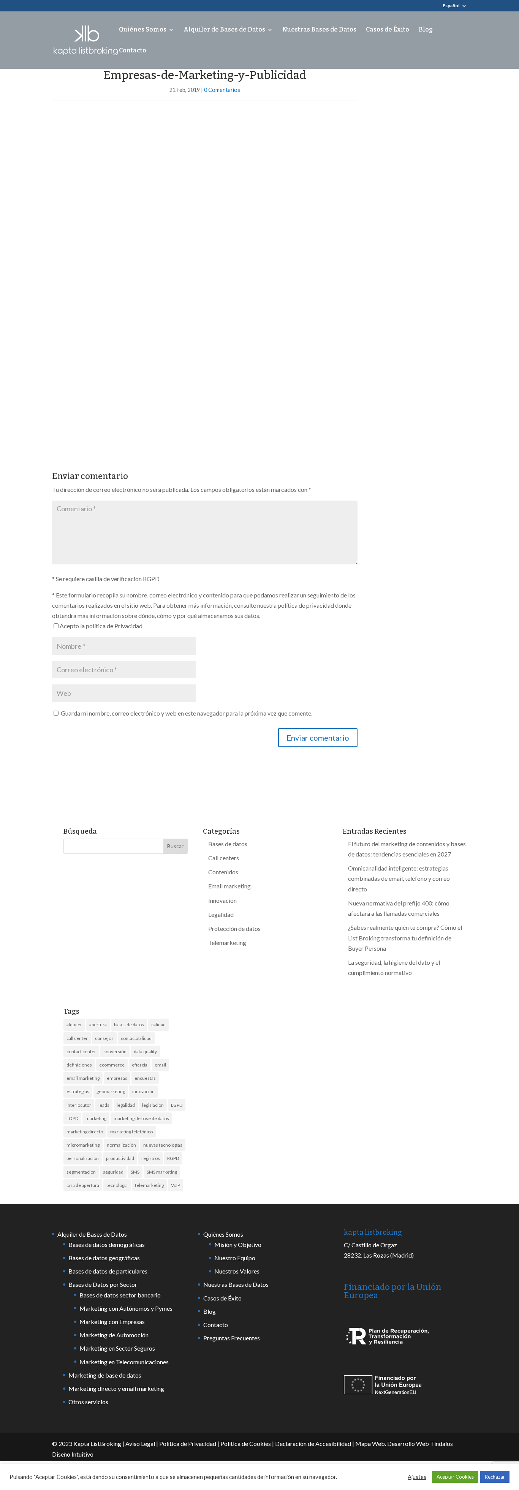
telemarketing (149, 1185)
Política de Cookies (245, 1443)
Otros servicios (88, 1401)
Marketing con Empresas (112, 1321)
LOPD (72, 1118)
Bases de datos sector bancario (120, 1295)
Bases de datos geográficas (104, 1257)
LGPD (176, 1105)
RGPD (173, 1158)
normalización (121, 1145)
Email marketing (229, 886)
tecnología (117, 1185)
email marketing (83, 1078)
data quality (145, 1051)
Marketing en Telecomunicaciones (124, 1361)
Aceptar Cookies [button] (455, 1477)
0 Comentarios (222, 90)
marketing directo (84, 1131)
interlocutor (78, 1105)
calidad (158, 1024)
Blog (426, 30)
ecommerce (112, 1065)
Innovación (222, 900)
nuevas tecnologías (162, 1145)
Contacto (132, 51)
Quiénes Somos (142, 30)
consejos (104, 1038)
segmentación (81, 1172)
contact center (81, 1051)
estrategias (77, 1091)
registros (150, 1158)
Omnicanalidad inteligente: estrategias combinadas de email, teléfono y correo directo (399, 878)
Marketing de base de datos (104, 1375)
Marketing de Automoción (114, 1334)
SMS (135, 1172)
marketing (95, 1118)
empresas (117, 1078)
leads (103, 1105)
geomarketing (111, 1091)
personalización (82, 1158)
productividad (120, 1158)
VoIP (175, 1185)
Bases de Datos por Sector (102, 1284)
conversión (115, 1051)
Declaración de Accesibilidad (313, 1443)
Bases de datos (227, 843)
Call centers (223, 857)
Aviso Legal (140, 1443)
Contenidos (223, 871)
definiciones (79, 1065)
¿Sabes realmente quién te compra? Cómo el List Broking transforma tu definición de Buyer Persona (405, 937)
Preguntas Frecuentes (231, 1337)
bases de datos (129, 1024)
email (160, 1065)
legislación (153, 1105)
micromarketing (83, 1145)
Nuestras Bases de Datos (319, 30)
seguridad (113, 1172)
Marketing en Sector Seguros (117, 1348)
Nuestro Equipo (234, 1257)
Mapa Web (370, 1443)
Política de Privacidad (187, 1443)
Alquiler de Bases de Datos (224, 30)
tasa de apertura (82, 1185)
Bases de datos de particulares (107, 1271)
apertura (98, 1024)
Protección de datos (234, 928)
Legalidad (221, 914)
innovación (143, 1091)
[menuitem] (455, 7)
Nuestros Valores (237, 1271)
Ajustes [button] (417, 1477)
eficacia (139, 1065)
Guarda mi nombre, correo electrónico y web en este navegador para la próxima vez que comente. (186, 713)
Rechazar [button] (495, 1477)
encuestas (145, 1078)
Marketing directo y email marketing (116, 1388)
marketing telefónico (131, 1131)
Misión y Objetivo (237, 1244)
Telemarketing (227, 942)
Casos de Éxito (387, 30)
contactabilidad (136, 1038)
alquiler (74, 1024)
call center (77, 1038)
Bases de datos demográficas (106, 1244)
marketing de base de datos (141, 1118)
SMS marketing (162, 1172)
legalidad (126, 1105)
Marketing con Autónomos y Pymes (125, 1308)
